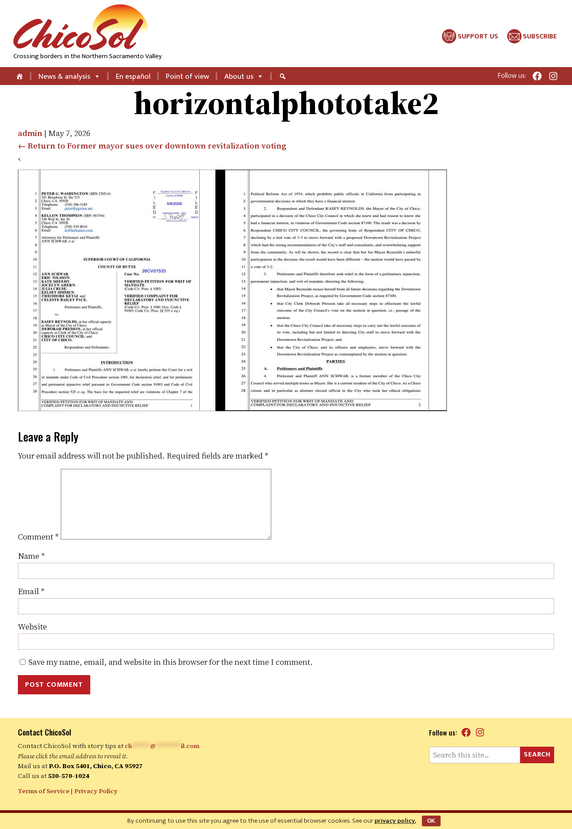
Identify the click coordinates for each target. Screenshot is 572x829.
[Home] (20, 76)
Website (32, 626)
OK (431, 821)
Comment (38, 536)
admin (30, 133)
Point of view (187, 76)
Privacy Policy (96, 790)
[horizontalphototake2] (232, 408)
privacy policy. (395, 820)
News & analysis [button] (64, 76)
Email (31, 591)
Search (537, 754)
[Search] (284, 76)
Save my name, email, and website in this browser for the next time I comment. (171, 661)
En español (133, 76)
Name (31, 555)
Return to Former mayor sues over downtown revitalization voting (152, 145)
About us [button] (238, 76)
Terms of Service (43, 790)
